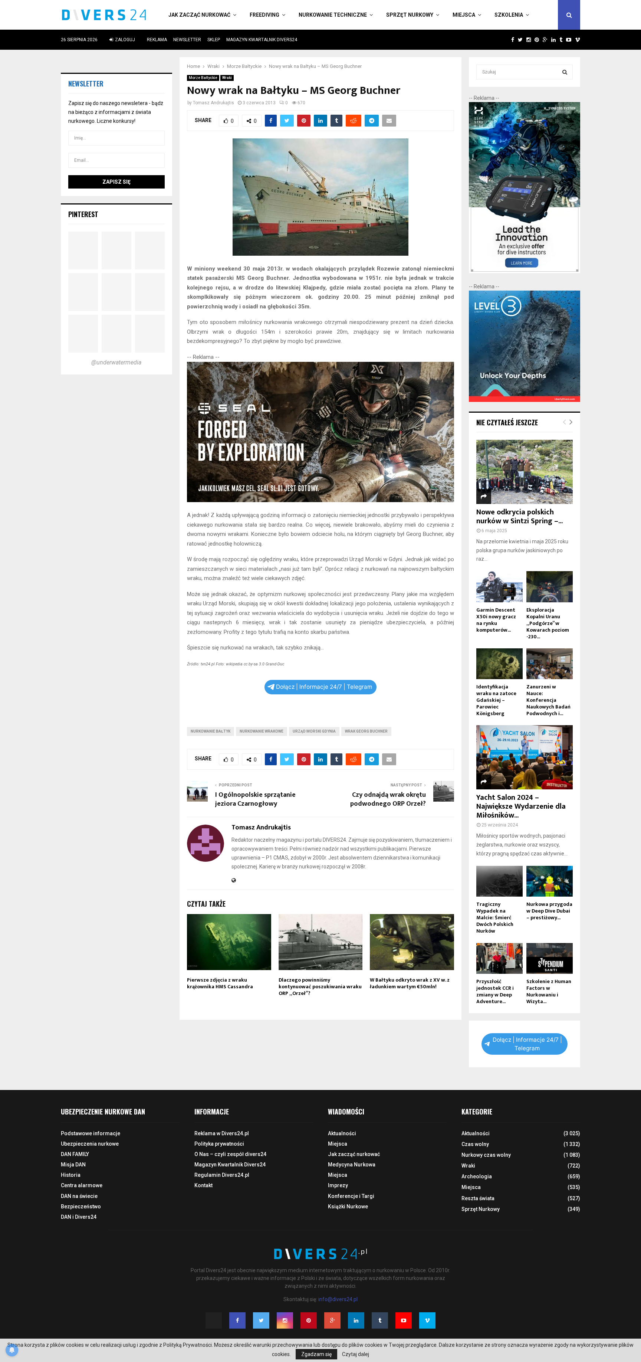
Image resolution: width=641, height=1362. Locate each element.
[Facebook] (237, 1320)
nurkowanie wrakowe (261, 731)
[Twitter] (261, 1320)
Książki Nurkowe (348, 1206)
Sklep (213, 39)
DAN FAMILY (75, 1154)
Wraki (227, 78)
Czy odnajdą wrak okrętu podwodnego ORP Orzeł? (388, 799)
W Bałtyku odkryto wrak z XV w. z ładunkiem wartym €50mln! (410, 983)
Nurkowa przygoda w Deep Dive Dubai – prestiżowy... (549, 911)
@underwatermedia (116, 362)
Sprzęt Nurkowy (409, 15)
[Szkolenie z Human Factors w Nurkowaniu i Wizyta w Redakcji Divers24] (549, 958)
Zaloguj (124, 39)
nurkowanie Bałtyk (210, 731)
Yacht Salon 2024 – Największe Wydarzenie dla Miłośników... (521, 806)
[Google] (332, 1320)
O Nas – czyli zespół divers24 (230, 1154)
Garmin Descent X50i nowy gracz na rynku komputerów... (496, 620)
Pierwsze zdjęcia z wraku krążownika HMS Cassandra (220, 983)
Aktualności (342, 1133)
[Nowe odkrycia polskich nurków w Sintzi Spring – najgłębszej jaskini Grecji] (524, 472)
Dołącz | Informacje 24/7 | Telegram (324, 686)
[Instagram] (285, 1320)
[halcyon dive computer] (524, 271)
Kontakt (203, 1185)
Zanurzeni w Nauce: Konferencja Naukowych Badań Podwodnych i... (548, 700)
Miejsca (464, 15)
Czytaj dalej (355, 1354)
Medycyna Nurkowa (351, 1165)
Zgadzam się (316, 1354)
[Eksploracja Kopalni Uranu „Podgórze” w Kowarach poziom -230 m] (549, 586)
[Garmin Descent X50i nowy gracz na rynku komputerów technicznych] (499, 586)
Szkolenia (508, 15)
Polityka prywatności (219, 1144)
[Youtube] (403, 1320)
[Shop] (505, 40)
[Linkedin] (356, 1320)
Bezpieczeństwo (81, 1206)
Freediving (264, 15)
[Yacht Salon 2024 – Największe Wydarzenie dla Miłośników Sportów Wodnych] (524, 757)
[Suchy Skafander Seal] (320, 500)
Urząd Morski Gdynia (314, 731)
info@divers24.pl (338, 1299)
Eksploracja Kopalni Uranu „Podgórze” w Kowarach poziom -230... (547, 623)
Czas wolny (475, 1144)
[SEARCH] (565, 72)
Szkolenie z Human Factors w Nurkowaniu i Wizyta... (548, 991)
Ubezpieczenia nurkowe (90, 1144)
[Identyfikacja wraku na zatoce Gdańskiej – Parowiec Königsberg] (499, 663)
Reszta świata (477, 1198)
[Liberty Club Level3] (524, 400)
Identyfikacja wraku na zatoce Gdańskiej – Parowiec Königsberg (496, 700)
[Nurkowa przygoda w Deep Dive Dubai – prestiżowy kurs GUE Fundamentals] (549, 881)
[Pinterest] (308, 1320)
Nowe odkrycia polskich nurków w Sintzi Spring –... (519, 516)
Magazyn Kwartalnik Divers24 (261, 39)
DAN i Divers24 (78, 1217)
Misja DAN (73, 1165)
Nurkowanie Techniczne (333, 15)
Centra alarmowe (81, 1185)
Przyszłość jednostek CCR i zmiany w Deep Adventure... (495, 991)
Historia (70, 1175)
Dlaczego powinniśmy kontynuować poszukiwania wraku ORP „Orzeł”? (320, 987)
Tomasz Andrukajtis (213, 102)
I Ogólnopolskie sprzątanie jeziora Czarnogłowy (255, 799)
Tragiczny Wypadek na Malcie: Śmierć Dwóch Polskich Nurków (494, 917)
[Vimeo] (427, 1320)
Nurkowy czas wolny (486, 1155)
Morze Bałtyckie (203, 78)
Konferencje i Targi (351, 1196)
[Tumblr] (380, 1320)
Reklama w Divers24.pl (221, 1133)
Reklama (157, 39)
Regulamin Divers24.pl (221, 1175)
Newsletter (187, 39)
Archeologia (476, 1176)
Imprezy (338, 1185)
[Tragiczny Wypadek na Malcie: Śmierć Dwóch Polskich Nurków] (499, 881)
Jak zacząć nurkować (199, 15)
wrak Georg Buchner (366, 731)
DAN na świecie (79, 1196)
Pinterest (83, 214)
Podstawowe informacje (90, 1133)
